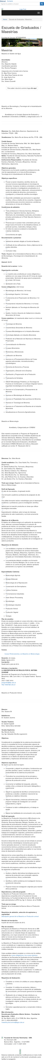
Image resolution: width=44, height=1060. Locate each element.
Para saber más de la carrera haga (22, 88)
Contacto (10, 1)
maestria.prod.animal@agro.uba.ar (13, 1022)
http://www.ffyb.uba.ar (8, 685)
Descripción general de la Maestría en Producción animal (20, 916)
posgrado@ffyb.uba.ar (9, 682)
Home (5, 19)
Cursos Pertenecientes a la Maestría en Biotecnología (22, 654)
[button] (5, 43)
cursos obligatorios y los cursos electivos (24, 955)
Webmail (3, 1)
